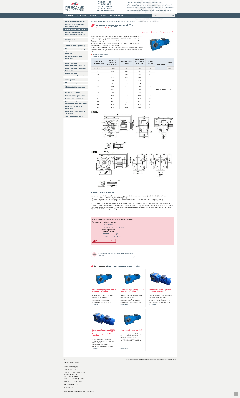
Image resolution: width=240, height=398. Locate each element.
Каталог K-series (98, 56)
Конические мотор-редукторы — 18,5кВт (128, 21)
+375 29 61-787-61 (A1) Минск (111, 237)
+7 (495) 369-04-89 (107, 224)
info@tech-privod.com (105, 10)
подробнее (95, 304)
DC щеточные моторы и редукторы (73, 107)
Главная (93, 21)
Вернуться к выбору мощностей (102, 192)
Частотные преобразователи (75, 96)
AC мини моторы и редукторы (75, 46)
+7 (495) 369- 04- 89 (104, 2)
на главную (69, 15)
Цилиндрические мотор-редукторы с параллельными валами (75, 34)
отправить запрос (116, 15)
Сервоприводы (70, 80)
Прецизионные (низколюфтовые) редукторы (75, 87)
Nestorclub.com (90, 391)
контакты (93, 15)
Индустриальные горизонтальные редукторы (75, 74)
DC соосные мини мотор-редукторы (73, 57)
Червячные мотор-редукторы (75, 21)
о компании (81, 15)
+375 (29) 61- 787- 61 (104, 8)
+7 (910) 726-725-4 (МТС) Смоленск (113, 227)
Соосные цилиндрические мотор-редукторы (74, 25)
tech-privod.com (69, 387)
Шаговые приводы (71, 83)
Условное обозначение (100, 54)
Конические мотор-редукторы (76, 29)
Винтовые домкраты (72, 93)
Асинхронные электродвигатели (72, 40)
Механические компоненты (74, 99)
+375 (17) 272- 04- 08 (104, 6)
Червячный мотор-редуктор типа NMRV (75, 112)
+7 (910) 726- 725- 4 (104, 4)
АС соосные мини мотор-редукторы (73, 53)
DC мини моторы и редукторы (75, 49)
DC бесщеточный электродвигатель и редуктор (76, 103)
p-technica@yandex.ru (71, 384)
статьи (103, 15)
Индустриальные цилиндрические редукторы (75, 64)
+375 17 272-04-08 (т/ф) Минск (111, 234)
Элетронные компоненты (74, 116)
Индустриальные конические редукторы (75, 69)
